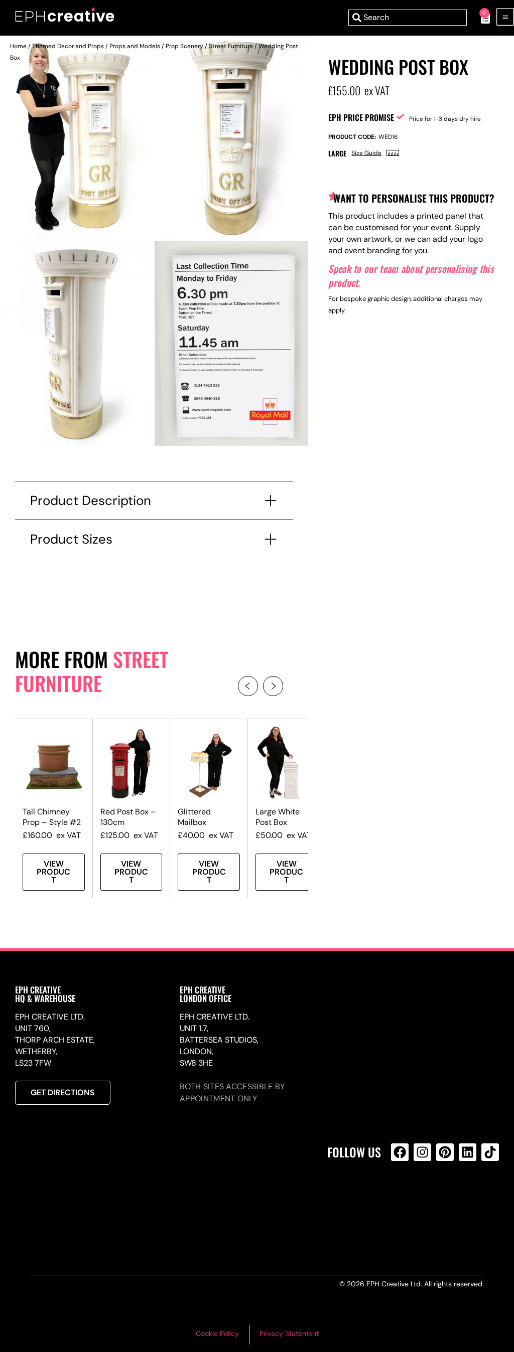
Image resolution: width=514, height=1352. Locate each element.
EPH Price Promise (361, 117)
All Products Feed (402, 1195)
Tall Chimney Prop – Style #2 (52, 816)
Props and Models (134, 46)
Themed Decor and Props (68, 46)
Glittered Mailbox (194, 816)
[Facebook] (400, 1152)
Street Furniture (231, 46)
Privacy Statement (289, 1333)
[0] (480, 18)
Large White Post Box (277, 816)
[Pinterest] (445, 1152)
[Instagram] (422, 1152)
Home (18, 46)
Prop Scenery (184, 46)
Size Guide (366, 153)
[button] (248, 686)
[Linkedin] (467, 1152)
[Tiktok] (490, 1152)
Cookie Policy (217, 1333)
